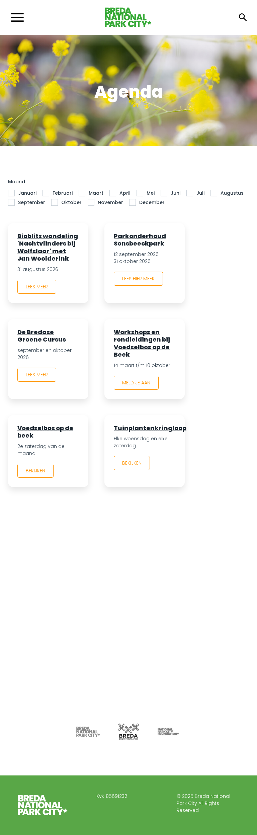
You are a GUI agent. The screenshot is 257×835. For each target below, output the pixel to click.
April (125, 193)
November (110, 202)
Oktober (71, 202)
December (152, 202)
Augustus (232, 193)
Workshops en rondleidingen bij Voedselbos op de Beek (142, 343)
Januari (27, 193)
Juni (175, 193)
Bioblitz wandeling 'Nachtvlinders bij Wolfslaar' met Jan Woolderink (47, 247)
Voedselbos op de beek (45, 432)
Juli (200, 193)
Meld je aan (136, 382)
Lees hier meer (138, 278)
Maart (96, 193)
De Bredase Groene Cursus (41, 336)
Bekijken (35, 470)
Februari (63, 193)
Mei (151, 193)
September (31, 202)
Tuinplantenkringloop (150, 428)
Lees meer (37, 286)
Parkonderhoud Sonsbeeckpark (140, 240)
